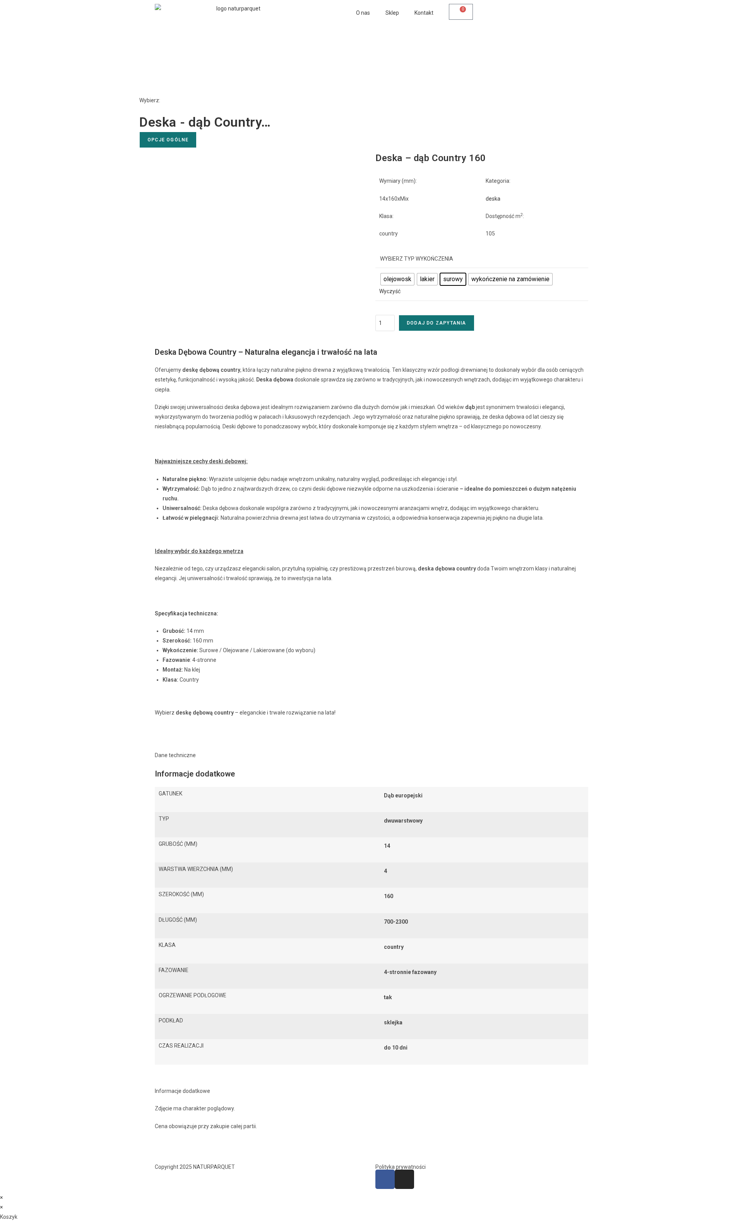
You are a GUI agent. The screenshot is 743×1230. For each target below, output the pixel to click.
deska (493, 199)
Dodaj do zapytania (436, 323)
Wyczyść (390, 291)
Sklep (392, 13)
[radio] (397, 279)
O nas (363, 13)
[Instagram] (404, 1179)
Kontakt (423, 13)
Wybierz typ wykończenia (416, 259)
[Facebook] (385, 1179)
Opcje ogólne (167, 140)
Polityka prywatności (400, 1167)
